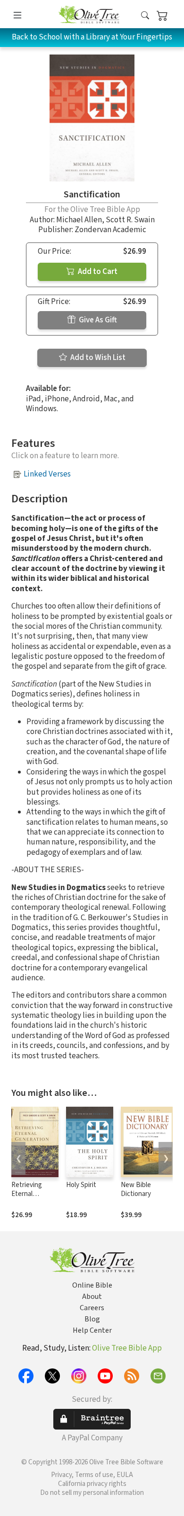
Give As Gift (97, 320)
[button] (145, 16)
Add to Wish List (97, 357)
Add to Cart (96, 271)
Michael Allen (79, 220)
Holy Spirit (81, 1185)
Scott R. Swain (130, 220)
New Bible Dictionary (136, 1189)
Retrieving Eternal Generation (27, 1194)
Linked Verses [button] (47, 474)
